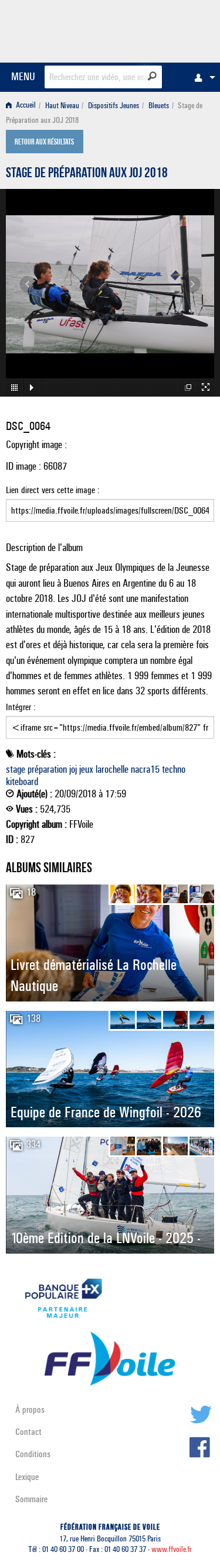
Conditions (32, 1454)
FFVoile (158, 29)
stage (15, 769)
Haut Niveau (62, 106)
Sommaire (31, 1499)
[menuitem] (201, 77)
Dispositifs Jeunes (113, 106)
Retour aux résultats (44, 143)
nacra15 (145, 769)
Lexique (27, 1476)
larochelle (112, 769)
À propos (30, 1409)
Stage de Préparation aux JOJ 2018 (87, 174)
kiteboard (22, 781)
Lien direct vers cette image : (53, 489)
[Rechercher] (152, 76)
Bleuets (158, 106)
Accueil (25, 106)
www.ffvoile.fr (171, 1549)
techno (173, 769)
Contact (28, 1431)
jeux (86, 769)
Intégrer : (21, 707)
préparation (47, 769)
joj (73, 769)
